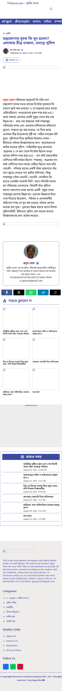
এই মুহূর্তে (7, 21)
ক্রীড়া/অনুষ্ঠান (22, 21)
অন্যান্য (37, 21)
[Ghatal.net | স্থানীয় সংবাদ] (26, 7)
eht (43, 680)
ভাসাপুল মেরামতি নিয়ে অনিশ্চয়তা (45, 361)
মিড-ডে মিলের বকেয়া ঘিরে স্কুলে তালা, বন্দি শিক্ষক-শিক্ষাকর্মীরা (15, 363)
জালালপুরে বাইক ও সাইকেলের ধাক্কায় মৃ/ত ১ (44, 332)
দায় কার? (36, 392)
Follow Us (13, 59)
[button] (51, 9)
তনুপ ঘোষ (16, 49)
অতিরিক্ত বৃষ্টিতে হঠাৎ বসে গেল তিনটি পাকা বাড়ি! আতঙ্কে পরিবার (16, 332)
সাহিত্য (47, 21)
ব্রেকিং (8, 33)
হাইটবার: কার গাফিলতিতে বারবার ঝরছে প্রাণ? (16, 393)
